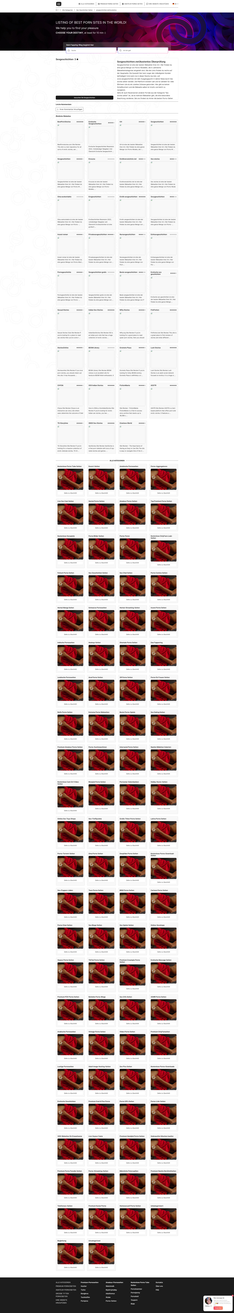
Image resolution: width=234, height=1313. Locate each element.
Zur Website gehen (70, 151)
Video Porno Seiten (127, 1032)
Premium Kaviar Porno (97, 1206)
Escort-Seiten (94, 466)
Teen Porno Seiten (96, 890)
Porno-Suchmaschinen (98, 747)
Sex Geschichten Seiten (84, 10)
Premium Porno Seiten (109, 4)
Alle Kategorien (87, 4)
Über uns (159, 1286)
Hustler (84, 1286)
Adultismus (110, 1293)
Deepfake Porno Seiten (129, 854)
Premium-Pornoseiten (66, 1286)
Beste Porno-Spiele (127, 712)
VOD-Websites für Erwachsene (69, 1136)
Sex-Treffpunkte (95, 819)
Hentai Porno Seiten (96, 501)
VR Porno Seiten (126, 677)
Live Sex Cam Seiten (65, 501)
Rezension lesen (70, 147)
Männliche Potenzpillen (129, 1171)
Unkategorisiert (157, 1206)
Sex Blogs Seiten (95, 925)
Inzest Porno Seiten (158, 608)
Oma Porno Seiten (96, 854)
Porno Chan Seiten (64, 925)
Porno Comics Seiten (159, 573)
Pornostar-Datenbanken (129, 782)
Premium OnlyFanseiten (160, 1032)
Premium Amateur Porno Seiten (70, 747)
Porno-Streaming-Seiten (98, 1171)
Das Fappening (157, 643)
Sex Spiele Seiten (127, 925)
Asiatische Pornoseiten (129, 466)
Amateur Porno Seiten (133, 4)
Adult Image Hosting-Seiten (100, 1066)
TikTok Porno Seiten (97, 960)
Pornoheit (135, 1296)
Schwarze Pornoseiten (98, 608)
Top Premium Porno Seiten (161, 501)
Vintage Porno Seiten (97, 1032)
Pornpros (84, 1301)
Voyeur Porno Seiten (65, 960)
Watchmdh (110, 1286)
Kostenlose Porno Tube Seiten (69, 466)
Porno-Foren (125, 536)
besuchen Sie (84, 97)
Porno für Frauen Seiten (160, 677)
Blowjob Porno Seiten (97, 782)
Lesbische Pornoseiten (66, 677)
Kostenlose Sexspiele (66, 536)
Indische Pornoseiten (65, 643)
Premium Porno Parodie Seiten (69, 1171)
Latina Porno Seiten (158, 819)
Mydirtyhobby (111, 1290)
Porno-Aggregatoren (159, 466)
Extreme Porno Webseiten (99, 712)
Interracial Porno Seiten (129, 747)
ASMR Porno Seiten (158, 997)
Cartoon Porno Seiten (159, 890)
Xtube (108, 1297)
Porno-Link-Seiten (158, 1101)
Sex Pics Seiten (126, 1066)
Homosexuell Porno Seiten (130, 1206)
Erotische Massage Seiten (161, 960)
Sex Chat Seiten (126, 573)
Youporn (134, 1300)
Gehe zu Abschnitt (70, 493)
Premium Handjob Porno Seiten (132, 1136)
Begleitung (61, 1241)
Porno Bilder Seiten (96, 536)
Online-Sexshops (158, 925)
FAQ (157, 1290)
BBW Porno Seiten (127, 890)
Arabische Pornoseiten (66, 1032)
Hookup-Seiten (95, 643)
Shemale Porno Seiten (128, 643)
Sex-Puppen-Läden (65, 890)
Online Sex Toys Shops (66, 819)
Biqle (133, 1304)
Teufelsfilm (85, 1297)
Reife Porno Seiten (64, 712)
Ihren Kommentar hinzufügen (71, 109)
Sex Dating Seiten (158, 712)
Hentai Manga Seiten (65, 608)
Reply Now (218, 1308)
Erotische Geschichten (66, 1101)
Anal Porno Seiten (96, 677)
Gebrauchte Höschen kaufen (162, 1136)
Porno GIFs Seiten (127, 1101)
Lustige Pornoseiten (65, 1066)
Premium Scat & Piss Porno (99, 1101)
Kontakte (159, 1282)
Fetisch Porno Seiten (65, 573)
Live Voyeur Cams (96, 1136)
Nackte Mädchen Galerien (161, 747)
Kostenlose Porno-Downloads (162, 1066)
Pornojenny (135, 1293)
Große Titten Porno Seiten (130, 819)
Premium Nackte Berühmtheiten (163, 1171)
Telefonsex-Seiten (64, 1206)
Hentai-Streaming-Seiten (130, 608)
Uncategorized (94, 1241)
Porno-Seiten (111, 1301)
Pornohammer (136, 1289)
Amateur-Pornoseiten (66, 1290)
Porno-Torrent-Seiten (66, 854)
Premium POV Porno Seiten (68, 997)
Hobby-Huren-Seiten (159, 782)
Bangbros (84, 1293)
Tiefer (83, 1290)
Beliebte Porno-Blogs (97, 997)
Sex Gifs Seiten (126, 997)
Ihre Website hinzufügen (159, 4)
